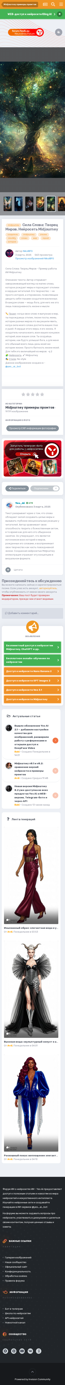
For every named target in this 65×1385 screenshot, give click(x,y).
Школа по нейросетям (18, 1313)
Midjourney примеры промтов (29, 407)
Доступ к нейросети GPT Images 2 (28, 680)
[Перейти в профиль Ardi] (9, 766)
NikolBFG (28, 251)
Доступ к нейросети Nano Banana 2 (29, 671)
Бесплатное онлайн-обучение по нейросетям (28, 660)
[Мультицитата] (8, 569)
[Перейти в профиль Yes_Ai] (9, 505)
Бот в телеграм (14, 1308)
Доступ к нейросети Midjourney (26, 699)
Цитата (18, 569)
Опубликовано (32, 506)
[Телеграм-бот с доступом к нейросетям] (32, 458)
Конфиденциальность (18, 1271)
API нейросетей (14, 1318)
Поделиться (18, 488)
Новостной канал (15, 1322)
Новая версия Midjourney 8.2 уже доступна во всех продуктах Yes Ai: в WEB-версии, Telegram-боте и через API (31, 793)
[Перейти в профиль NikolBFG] (9, 253)
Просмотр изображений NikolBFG (34, 258)
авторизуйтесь (48, 588)
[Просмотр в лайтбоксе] (32, 120)
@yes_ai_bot (13, 366)
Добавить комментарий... (23, 613)
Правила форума (15, 1280)
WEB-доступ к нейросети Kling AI (30, 14)
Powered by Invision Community (32, 1379)
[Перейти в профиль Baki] (9, 728)
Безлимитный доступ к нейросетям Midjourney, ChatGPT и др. (29, 647)
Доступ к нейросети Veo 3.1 (24, 690)
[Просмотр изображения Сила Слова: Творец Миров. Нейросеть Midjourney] (51, 204)
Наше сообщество (15, 1262)
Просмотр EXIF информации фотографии (32, 428)
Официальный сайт (16, 1266)
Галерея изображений (18, 1257)
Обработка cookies (16, 1276)
